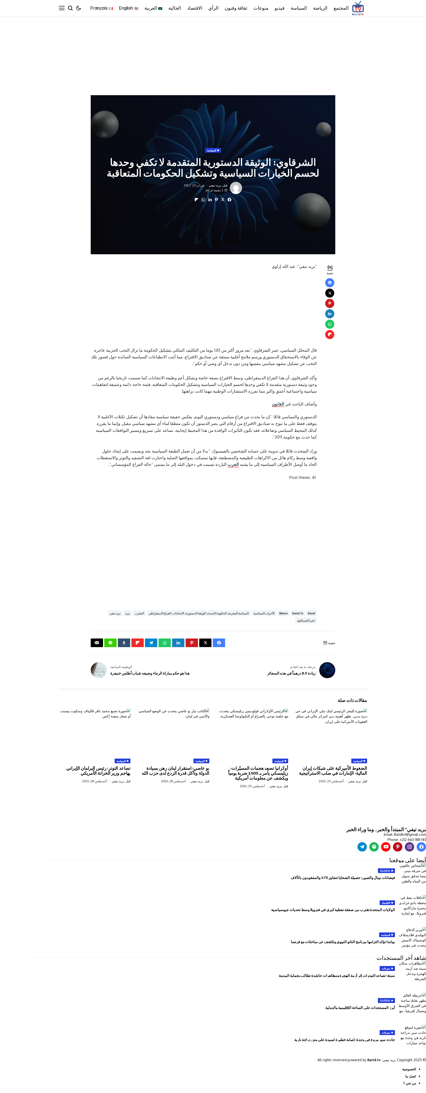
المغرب (139, 613)
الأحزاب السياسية (264, 613)
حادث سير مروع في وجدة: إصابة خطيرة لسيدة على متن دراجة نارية (344, 1039)
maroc (283, 613)
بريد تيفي (215, 185)
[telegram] (362, 847)
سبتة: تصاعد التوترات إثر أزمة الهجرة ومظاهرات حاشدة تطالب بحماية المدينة (337, 975)
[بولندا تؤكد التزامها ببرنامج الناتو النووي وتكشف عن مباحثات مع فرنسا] (412, 938)
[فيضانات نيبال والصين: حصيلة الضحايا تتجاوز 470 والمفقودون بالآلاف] (412, 874)
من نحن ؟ (409, 1083)
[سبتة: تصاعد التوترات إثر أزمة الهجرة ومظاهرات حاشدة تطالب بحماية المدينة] (412, 972)
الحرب (233, 464)
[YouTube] (385, 847)
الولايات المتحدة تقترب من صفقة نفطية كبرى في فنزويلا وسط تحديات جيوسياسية (333, 909)
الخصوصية (409, 1069)
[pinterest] (397, 847)
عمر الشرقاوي (306, 620)
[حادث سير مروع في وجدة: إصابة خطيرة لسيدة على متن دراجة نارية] (412, 1036)
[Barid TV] (417, 815)
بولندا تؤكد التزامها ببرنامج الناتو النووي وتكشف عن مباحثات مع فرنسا (343, 941)
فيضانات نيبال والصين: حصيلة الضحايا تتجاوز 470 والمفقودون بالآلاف (343, 877)
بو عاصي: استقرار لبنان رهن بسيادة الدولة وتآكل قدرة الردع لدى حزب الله (175, 770)
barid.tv (297, 613)
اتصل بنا (410, 1076)
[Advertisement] (278, 52)
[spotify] (374, 847)
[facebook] (421, 847)
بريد (127, 613)
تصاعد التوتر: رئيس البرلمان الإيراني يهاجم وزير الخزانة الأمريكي (98, 770)
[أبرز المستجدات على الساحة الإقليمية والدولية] (412, 1004)
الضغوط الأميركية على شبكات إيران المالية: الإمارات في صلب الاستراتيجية (333, 770)
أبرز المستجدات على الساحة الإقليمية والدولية (360, 1007)
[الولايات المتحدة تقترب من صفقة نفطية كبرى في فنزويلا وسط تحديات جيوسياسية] (412, 906)
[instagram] (409, 847)
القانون (278, 403)
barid (311, 613)
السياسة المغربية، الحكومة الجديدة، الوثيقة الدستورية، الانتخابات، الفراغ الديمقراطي (199, 613)
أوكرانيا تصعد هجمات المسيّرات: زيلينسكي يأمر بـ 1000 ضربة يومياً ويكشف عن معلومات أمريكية (258, 773)
